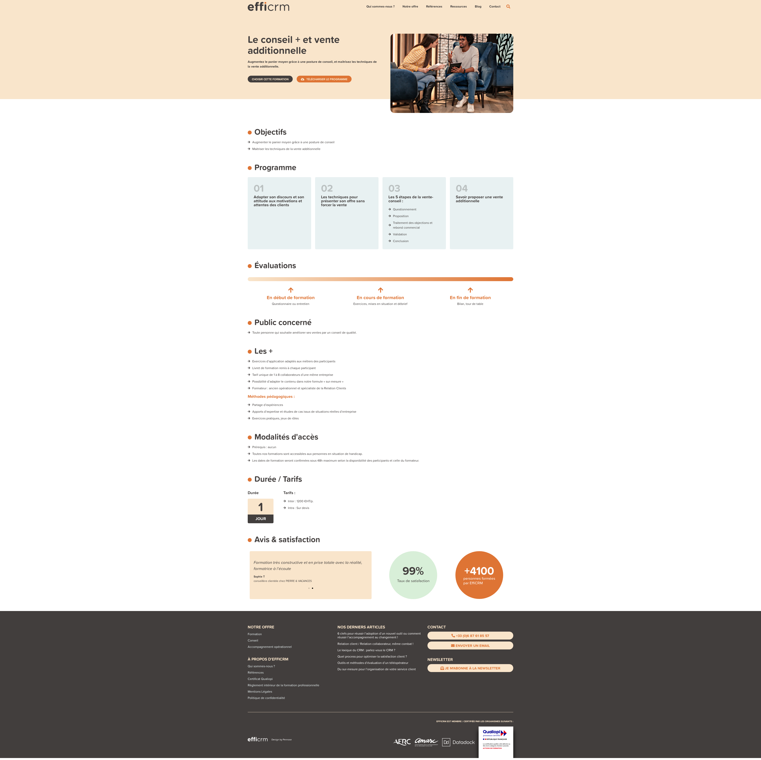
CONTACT (436, 627)
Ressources (458, 6)
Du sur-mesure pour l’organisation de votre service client (376, 669)
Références (434, 6)
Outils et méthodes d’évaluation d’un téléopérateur (372, 663)
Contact (494, 6)
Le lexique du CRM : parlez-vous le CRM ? (366, 650)
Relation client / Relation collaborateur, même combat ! (375, 644)
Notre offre (410, 6)
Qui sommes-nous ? (380, 6)
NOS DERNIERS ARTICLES (361, 627)
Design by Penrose (282, 739)
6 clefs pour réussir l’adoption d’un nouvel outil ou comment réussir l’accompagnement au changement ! (379, 635)
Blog (478, 6)
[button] (309, 588)
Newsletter (440, 659)
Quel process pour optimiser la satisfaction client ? (372, 656)
